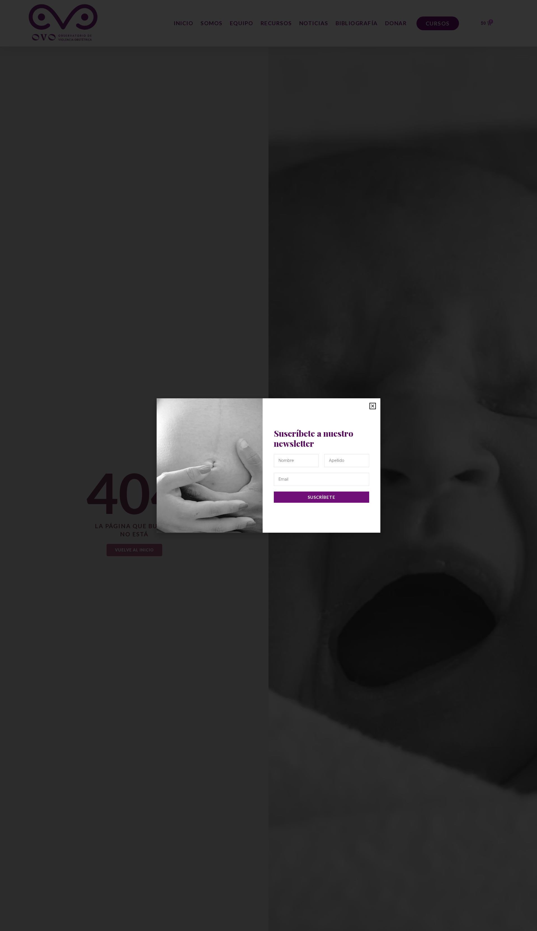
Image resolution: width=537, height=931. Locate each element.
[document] (268, 465)
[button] (373, 406)
